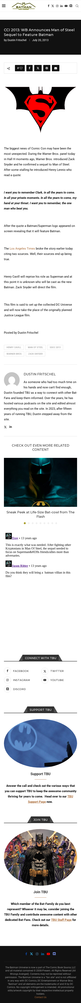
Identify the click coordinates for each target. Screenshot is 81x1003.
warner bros (14, 354)
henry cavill (13, 347)
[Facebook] (48, 6)
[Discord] (70, 6)
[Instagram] (57, 6)
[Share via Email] (55, 68)
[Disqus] (40, 580)
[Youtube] (66, 6)
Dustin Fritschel (16, 40)
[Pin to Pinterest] (46, 68)
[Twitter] (52, 6)
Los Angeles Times (22, 248)
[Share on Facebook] (29, 68)
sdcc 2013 (55, 347)
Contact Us (40, 997)
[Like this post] (21, 68)
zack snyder (35, 354)
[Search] (77, 6)
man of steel (35, 347)
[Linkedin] (61, 6)
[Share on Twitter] (38, 68)
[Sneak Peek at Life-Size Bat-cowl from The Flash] (40, 482)
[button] (7, 490)
